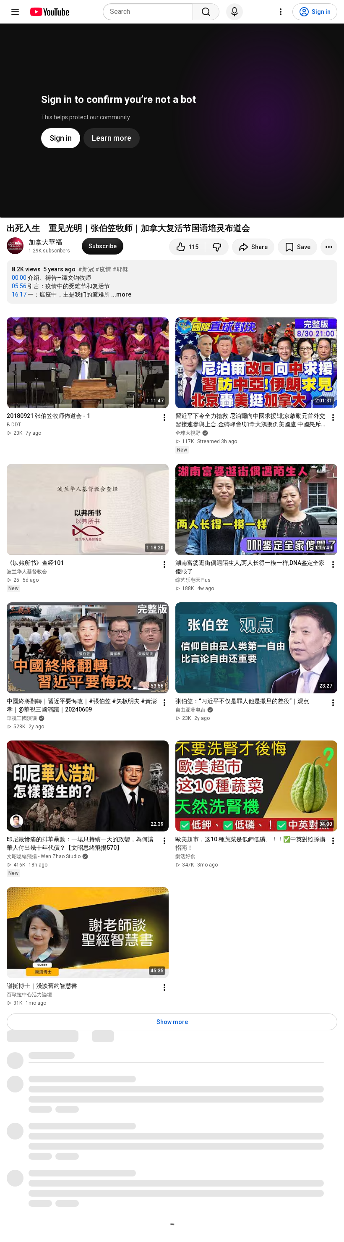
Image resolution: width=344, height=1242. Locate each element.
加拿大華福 (45, 242)
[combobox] (150, 12)
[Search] (206, 11)
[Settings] (281, 12)
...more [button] (121, 294)
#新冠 (86, 269)
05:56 (19, 286)
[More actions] (329, 247)
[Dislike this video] (217, 247)
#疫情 (103, 269)
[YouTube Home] (49, 12)
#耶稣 (120, 269)
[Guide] (15, 12)
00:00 (19, 277)
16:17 (19, 294)
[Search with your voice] (234, 11)
